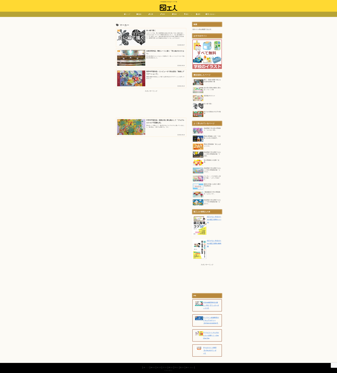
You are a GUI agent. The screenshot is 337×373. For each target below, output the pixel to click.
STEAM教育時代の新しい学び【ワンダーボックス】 (211, 305)
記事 (159, 367)
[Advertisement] (151, 101)
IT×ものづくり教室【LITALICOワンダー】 (210, 350)
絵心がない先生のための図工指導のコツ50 (214, 219)
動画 (153, 367)
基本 (165, 367)
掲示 (177, 367)
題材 (171, 367)
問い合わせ (190, 367)
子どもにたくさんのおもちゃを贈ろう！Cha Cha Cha (211, 335)
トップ (147, 367)
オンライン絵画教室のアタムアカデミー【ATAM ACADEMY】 (211, 320)
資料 (182, 367)
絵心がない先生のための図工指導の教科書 (214, 243)
